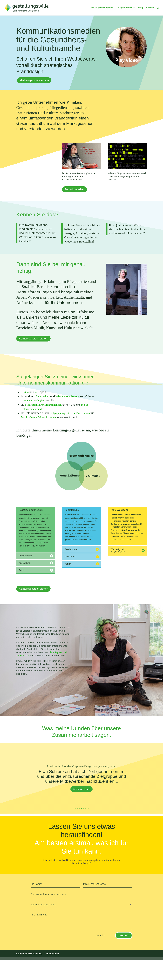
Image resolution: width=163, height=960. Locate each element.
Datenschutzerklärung (29, 953)
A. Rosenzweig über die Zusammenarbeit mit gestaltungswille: (81, 763)
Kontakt (150, 8)
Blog (140, 8)
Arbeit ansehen (81, 792)
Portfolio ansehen (74, 189)
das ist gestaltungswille (102, 8)
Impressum (52, 953)
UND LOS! (124, 935)
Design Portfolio (124, 8)
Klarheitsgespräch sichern (34, 80)
